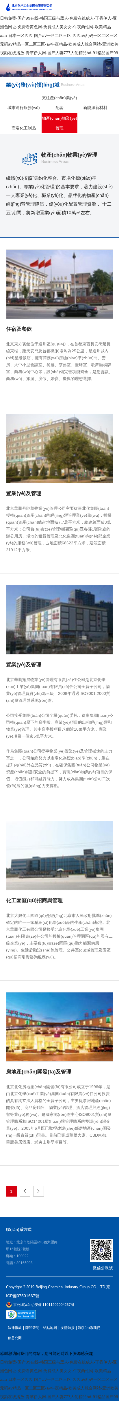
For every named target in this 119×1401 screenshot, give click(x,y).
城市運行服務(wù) (24, 107)
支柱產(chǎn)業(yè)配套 (59, 102)
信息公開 (15, 1338)
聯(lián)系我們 (89, 1328)
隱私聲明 (32, 1328)
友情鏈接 (68, 1328)
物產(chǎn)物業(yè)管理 (59, 123)
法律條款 (15, 1328)
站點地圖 (50, 1328)
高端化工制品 (24, 128)
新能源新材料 (95, 107)
